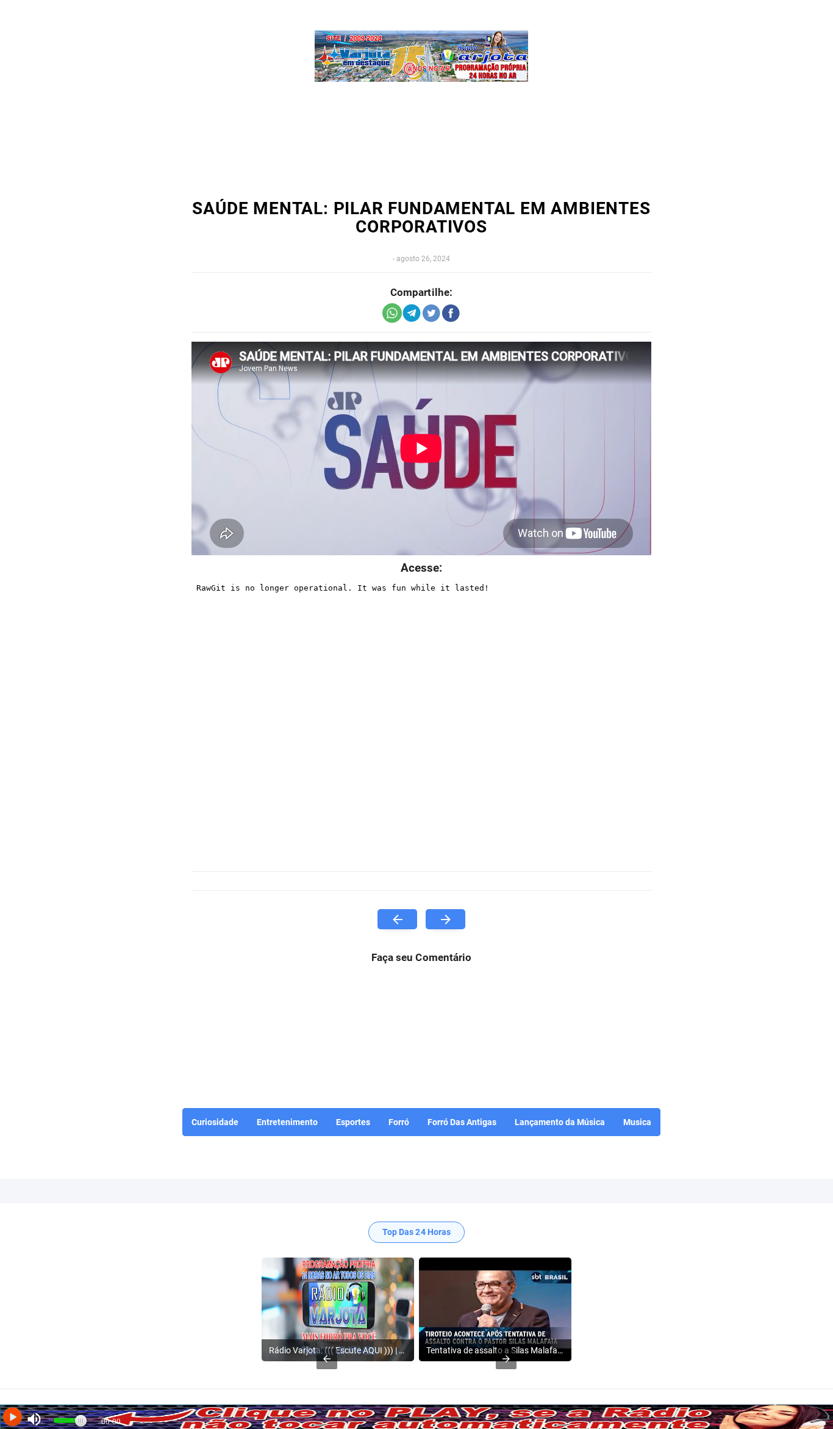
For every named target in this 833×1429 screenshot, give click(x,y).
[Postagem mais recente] (397, 919)
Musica (637, 1122)
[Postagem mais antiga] (445, 919)
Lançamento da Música (560, 1122)
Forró (398, 1122)
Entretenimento (287, 1122)
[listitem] (338, 1309)
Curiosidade (214, 1122)
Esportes (353, 1122)
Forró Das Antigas (461, 1122)
